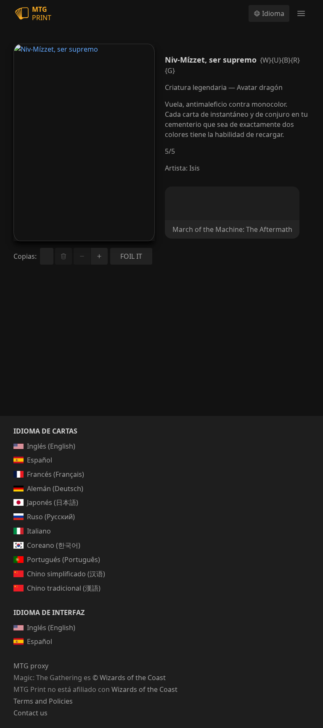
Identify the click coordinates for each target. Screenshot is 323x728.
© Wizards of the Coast (129, 677)
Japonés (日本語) (52, 502)
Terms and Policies (43, 701)
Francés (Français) (55, 474)
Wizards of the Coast (144, 689)
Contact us (30, 712)
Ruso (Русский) (51, 516)
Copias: (25, 256)
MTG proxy (30, 665)
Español (39, 460)
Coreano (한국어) (53, 545)
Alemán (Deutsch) (55, 488)
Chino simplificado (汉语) (66, 573)
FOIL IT (131, 256)
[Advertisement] (161, 350)
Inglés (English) (51, 446)
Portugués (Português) (63, 559)
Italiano (39, 531)
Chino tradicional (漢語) (64, 588)
